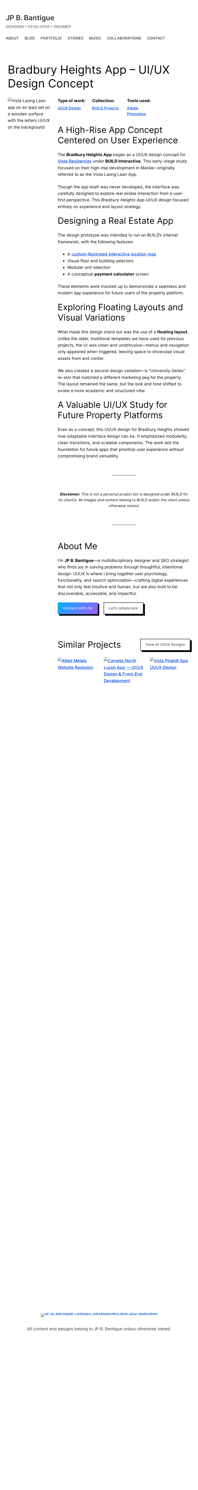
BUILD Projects (105, 108)
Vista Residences (75, 161)
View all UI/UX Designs (165, 644)
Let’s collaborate (123, 608)
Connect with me (77, 608)
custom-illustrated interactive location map (113, 254)
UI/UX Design (69, 108)
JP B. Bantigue (30, 17)
